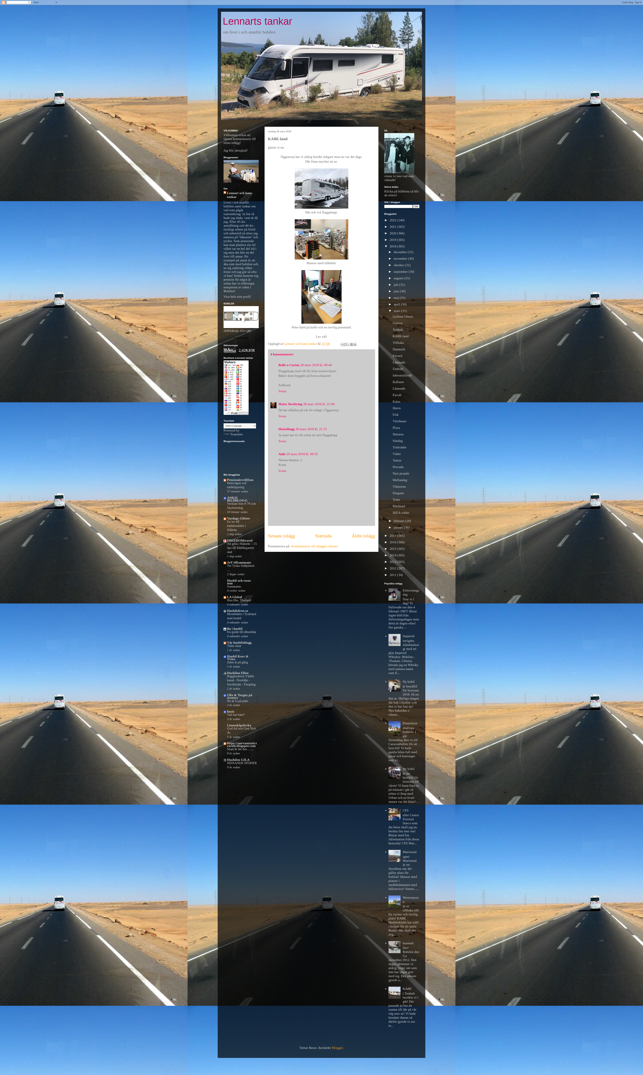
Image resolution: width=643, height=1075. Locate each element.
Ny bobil (409, 681)
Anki (281, 454)
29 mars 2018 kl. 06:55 (302, 454)
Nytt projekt (401, 473)
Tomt (396, 499)
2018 (393, 246)
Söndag (398, 441)
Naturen (398, 434)
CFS (406, 810)
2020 (393, 233)
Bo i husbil (234, 628)
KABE (407, 989)
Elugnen (398, 493)
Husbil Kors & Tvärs (237, 657)
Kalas (396, 401)
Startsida (323, 535)
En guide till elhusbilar (241, 632)
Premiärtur (410, 723)
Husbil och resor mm (239, 582)
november (401, 258)
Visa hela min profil (237, 296)
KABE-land (401, 336)
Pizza (396, 427)
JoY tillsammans (239, 562)
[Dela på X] (348, 344)
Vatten (397, 460)
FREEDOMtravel (240, 540)
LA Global (234, 597)
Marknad (399, 506)
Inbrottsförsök (402, 375)
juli (396, 284)
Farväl (397, 395)
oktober (399, 265)
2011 (393, 575)
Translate (236, 434)
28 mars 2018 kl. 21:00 (319, 404)
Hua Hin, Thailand (239, 600)
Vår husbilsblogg (239, 642)
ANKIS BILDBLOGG (237, 499)
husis (230, 711)
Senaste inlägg (281, 535)
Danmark (399, 349)
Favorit (398, 356)
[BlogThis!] (345, 344)
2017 (393, 535)
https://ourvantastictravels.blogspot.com (242, 744)
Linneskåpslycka (239, 725)
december (401, 252)
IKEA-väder (401, 512)
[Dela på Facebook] (351, 344)
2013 (393, 562)
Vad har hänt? (236, 714)
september (401, 271)
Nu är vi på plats (237, 701)
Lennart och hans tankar (239, 195)
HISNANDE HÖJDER (242, 763)
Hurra (397, 408)
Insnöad (408, 943)
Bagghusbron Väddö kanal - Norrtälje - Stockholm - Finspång (241, 680)
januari (399, 527)
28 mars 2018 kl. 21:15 (311, 429)
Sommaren (234, 586)
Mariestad (409, 852)
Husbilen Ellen (237, 673)
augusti (399, 278)
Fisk (396, 414)
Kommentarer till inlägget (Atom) (314, 546)
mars (397, 311)
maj (397, 298)
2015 (393, 548)
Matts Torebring (290, 404)
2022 (393, 220)
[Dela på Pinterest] (355, 344)
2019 (393, 240)
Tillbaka (398, 342)
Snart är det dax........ (240, 749)
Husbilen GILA (238, 760)
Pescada (398, 467)
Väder (397, 454)
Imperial (408, 636)
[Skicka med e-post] (342, 344)
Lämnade (399, 362)
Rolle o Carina (288, 365)
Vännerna (399, 486)
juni (397, 291)
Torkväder (400, 447)
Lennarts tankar (257, 21)
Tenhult (398, 329)
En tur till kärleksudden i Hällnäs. (236, 526)
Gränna (398, 323)
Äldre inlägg (363, 535)
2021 (393, 226)
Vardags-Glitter (238, 518)
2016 (393, 542)
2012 (393, 568)
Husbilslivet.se (237, 611)
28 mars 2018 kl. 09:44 (316, 365)
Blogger (337, 1048)
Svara (282, 391)
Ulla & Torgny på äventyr (239, 696)
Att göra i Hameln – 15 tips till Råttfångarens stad (242, 548)
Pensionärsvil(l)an (240, 480)
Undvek (398, 369)
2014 (393, 555)
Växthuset (399, 421)
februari (399, 521)
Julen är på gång (237, 662)
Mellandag (400, 480)
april (397, 304)
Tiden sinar (234, 646)
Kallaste (398, 382)
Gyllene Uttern (403, 316)
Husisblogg (286, 429)
